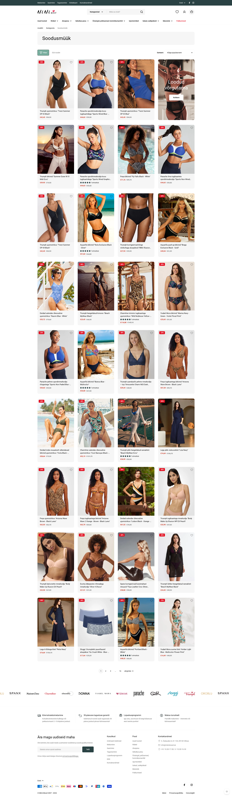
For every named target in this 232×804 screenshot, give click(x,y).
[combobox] (116, 12)
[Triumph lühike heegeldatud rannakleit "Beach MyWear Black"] (176, 556)
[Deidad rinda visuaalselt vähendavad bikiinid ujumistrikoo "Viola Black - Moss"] (55, 423)
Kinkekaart (73, 3)
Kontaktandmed (86, 3)
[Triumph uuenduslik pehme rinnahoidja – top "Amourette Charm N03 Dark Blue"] (136, 354)
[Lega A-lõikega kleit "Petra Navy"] (55, 622)
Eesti (181, 3)
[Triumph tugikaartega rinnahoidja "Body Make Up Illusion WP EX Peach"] (176, 491)
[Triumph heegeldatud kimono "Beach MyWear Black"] (96, 286)
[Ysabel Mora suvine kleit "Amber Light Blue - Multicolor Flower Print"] (176, 622)
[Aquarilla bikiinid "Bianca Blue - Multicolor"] (96, 354)
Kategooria (50, 28)
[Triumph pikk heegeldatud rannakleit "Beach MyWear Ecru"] (136, 423)
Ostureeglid (190, 793)
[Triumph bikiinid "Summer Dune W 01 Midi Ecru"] (55, 149)
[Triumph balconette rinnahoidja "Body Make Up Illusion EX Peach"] (55, 556)
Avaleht (40, 28)
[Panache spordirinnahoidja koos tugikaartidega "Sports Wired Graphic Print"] (96, 149)
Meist (164, 793)
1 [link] (100, 671)
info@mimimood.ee (168, 745)
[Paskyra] (184, 11)
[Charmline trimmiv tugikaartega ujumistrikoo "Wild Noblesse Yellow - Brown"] (136, 286)
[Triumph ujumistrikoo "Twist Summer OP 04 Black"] (55, 217)
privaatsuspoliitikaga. (71, 756)
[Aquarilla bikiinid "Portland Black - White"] (136, 622)
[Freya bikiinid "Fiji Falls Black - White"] (136, 149)
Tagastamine (62, 3)
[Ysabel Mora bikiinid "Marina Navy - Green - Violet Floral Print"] (176, 286)
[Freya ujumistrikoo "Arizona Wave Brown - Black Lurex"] (55, 491)
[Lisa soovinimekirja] (71, 62)
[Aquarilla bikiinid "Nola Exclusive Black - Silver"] (96, 217)
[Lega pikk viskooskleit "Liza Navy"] (176, 423)
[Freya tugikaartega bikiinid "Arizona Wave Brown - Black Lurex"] (176, 354)
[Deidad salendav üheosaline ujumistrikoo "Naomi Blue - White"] (55, 286)
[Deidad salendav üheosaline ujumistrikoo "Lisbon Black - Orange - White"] (136, 491)
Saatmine (51, 3)
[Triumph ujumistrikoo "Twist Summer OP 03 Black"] (55, 83)
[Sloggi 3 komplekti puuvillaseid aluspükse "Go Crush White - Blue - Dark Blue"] (96, 622)
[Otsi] (141, 11)
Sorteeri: (160, 53)
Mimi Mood (43, 793)
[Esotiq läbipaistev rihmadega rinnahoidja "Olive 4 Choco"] (96, 556)
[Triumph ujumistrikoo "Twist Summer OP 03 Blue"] (136, 83)
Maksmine (41, 3)
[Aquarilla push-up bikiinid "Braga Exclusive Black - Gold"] (176, 217)
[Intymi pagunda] (21, 693)
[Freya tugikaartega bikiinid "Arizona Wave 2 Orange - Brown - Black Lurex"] (96, 491)
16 (120, 671)
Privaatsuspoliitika (176, 793)
